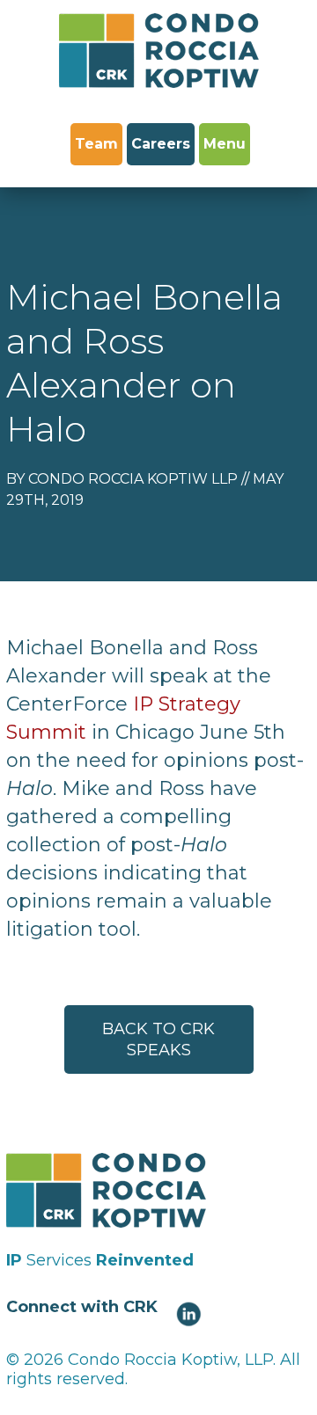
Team (96, 143)
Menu (224, 143)
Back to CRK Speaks (158, 1039)
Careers (160, 143)
